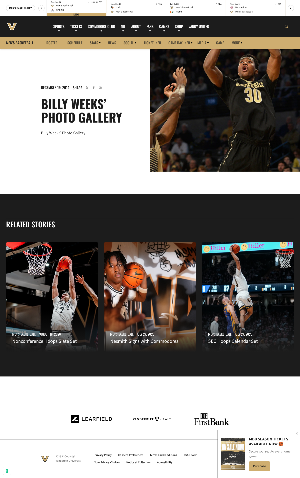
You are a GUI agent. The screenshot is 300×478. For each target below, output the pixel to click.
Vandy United (199, 26)
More (236, 42)
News (112, 42)
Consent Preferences (130, 455)
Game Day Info (179, 42)
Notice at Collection (138, 462)
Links (76, 14)
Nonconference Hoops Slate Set (44, 341)
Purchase (261, 467)
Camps (164, 26)
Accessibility (164, 462)
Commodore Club (101, 26)
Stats (94, 42)
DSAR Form (190, 455)
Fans (150, 26)
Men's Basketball (24, 334)
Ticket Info (152, 42)
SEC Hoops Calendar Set (233, 341)
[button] (41, 8)
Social (128, 42)
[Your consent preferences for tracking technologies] (7, 471)
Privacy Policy (103, 455)
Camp (220, 42)
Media (201, 42)
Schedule (74, 42)
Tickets (76, 26)
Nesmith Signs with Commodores (144, 341)
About (136, 26)
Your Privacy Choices (107, 462)
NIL (123, 26)
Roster (52, 42)
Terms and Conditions (163, 455)
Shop (179, 26)
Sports (58, 26)
